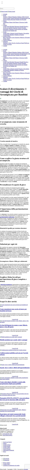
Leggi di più (15, 319)
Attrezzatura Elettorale (8, 450)
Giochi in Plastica (7, 40)
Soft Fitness (16, 22)
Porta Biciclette (10, 26)
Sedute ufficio (6, 39)
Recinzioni (17, 18)
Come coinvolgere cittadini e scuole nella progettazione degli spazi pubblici (12, 382)
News (4, 451)
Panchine (15, 28)
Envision (26, 469)
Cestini (4, 26)
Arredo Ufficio (6, 36)
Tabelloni (5, 43)
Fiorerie (19, 28)
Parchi (4, 15)
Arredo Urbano (7, 444)
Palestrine (14, 17)
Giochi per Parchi (7, 442)
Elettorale (5, 41)
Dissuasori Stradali (19, 26)
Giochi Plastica (6, 449)
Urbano (5, 25)
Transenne (11, 29)
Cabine (9, 43)
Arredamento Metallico (8, 34)
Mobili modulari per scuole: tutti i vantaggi (13, 340)
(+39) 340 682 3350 (7, 434)
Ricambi (24, 19)
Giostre (12, 18)
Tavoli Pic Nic (6, 30)
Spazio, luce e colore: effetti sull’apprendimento (15, 367)
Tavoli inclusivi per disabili (20, 29)
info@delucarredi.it (7, 435)
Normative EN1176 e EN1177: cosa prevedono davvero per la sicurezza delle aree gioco (14, 399)
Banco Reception (7, 37)
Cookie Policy (6, 464)
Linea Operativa (16, 37)
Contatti (5, 45)
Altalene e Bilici (21, 17)
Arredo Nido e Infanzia (8, 33)
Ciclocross (21, 22)
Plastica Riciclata (11, 19)
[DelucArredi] (7, 11)
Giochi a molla (6, 18)
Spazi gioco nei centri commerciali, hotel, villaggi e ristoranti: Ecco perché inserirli (13, 415)
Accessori (9, 44)
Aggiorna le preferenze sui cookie (11, 465)
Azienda (5, 14)
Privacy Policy (6, 462)
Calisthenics (6, 22)
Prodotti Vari (19, 19)
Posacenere (6, 29)
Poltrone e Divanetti (25, 37)
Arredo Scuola (6, 446)
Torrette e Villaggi (7, 17)
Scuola (4, 32)
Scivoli (27, 17)
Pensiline (24, 28)
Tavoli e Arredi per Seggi (18, 43)
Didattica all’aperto (19, 34)
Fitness (4, 21)
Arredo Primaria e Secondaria (22, 33)
